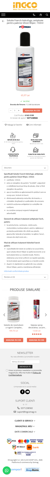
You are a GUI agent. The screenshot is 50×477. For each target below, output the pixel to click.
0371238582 (26, 408)
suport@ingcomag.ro (26, 411)
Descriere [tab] (7, 168)
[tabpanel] (25, 61)
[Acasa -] (25, 6)
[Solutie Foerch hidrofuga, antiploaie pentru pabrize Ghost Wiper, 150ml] (25, 61)
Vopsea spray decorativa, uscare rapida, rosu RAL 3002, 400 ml (37, 326)
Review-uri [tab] (9, 277)
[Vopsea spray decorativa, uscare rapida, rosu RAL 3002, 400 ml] (36, 309)
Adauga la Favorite (14, 124)
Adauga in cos (32, 110)
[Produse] (3, 15)
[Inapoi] (2, 21)
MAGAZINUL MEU (24, 426)
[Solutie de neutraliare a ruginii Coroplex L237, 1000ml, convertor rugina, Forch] (13, 309)
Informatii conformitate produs (16, 271)
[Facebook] (22, 392)
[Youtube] (27, 392)
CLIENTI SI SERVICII (24, 420)
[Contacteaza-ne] (34, 14)
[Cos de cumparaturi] (41, 14)
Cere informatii (34, 124)
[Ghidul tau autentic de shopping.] (16, 470)
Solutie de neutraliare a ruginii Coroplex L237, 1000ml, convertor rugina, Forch (13, 326)
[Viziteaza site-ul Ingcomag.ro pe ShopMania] (32, 470)
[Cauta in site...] (47, 14)
